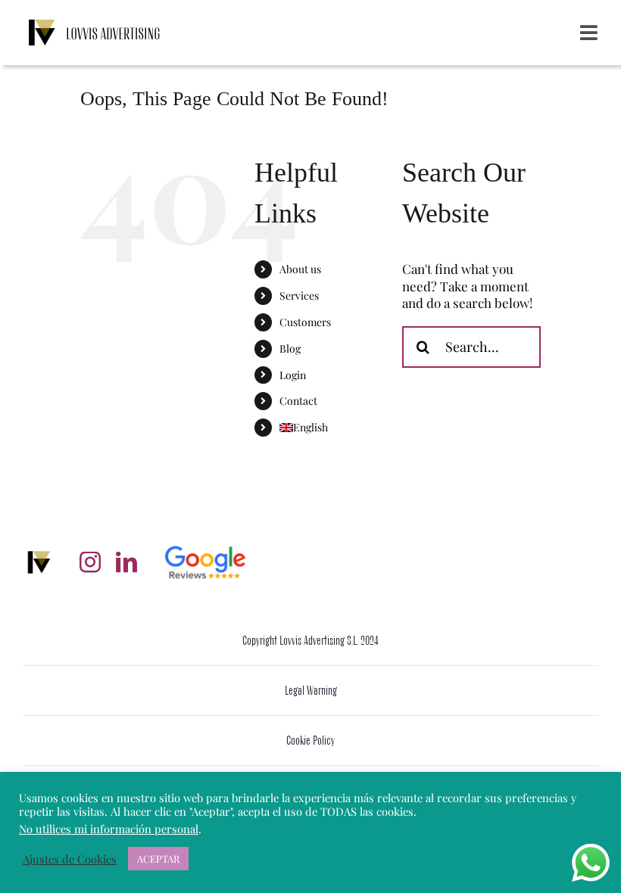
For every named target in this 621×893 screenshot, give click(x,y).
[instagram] (90, 562)
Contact (298, 401)
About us (300, 269)
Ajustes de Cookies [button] (70, 859)
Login (292, 375)
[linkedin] (126, 562)
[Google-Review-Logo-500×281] (205, 545)
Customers (305, 322)
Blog (290, 348)
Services (299, 295)
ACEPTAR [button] (158, 858)
